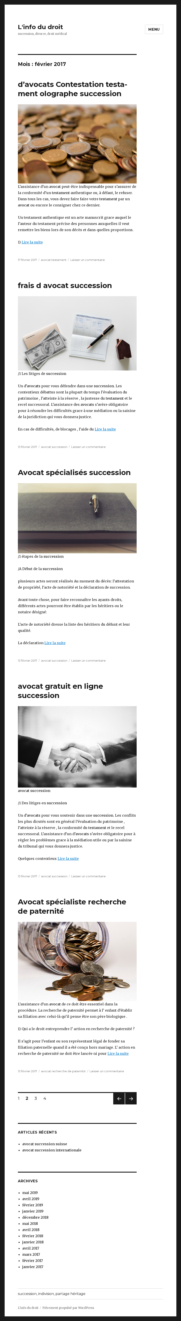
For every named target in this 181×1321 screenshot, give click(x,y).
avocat (54, 186)
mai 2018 (30, 1223)
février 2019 (32, 1205)
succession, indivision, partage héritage (51, 1294)
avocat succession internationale (51, 1150)
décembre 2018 (35, 1217)
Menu (154, 29)
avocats (33, 386)
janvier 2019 (32, 1211)
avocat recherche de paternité (63, 1071)
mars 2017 (31, 1254)
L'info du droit (40, 27)
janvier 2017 (32, 1267)
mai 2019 (30, 1192)
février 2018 (32, 1236)
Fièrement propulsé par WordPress (68, 1308)
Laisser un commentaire (87, 260)
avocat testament (53, 260)
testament (61, 193)
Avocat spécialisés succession (74, 472)
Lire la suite (32, 242)
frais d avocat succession (65, 285)
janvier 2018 (33, 1242)
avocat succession (54, 447)
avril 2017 (30, 1248)
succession (56, 373)
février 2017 (32, 1260)
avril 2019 (30, 1199)
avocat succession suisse (44, 1144)
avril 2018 (31, 1229)
